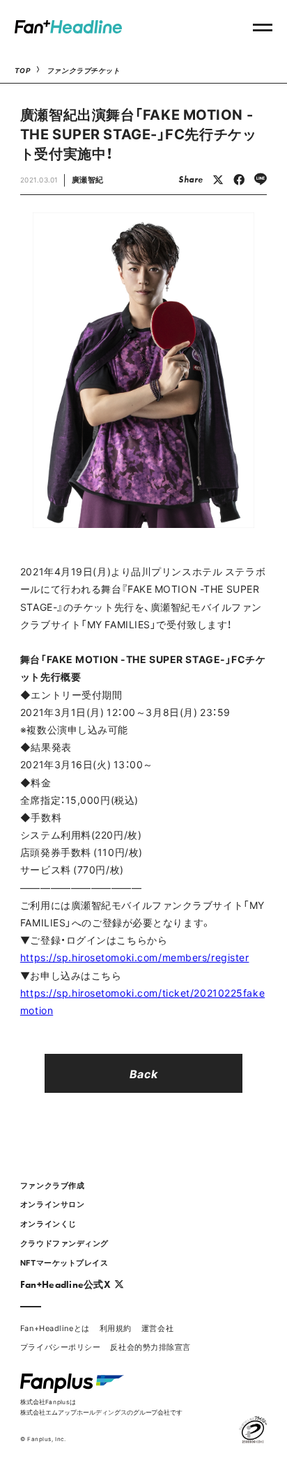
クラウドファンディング (64, 1243)
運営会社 (157, 1328)
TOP (23, 70)
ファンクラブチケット (84, 70)
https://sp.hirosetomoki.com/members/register (134, 957)
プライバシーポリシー (60, 1347)
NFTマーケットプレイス (64, 1262)
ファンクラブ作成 (52, 1185)
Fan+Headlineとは (55, 1328)
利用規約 (116, 1328)
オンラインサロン (52, 1204)
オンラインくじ (48, 1223)
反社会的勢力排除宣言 (150, 1347)
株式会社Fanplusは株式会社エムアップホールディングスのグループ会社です (101, 1406)
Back (143, 1073)
